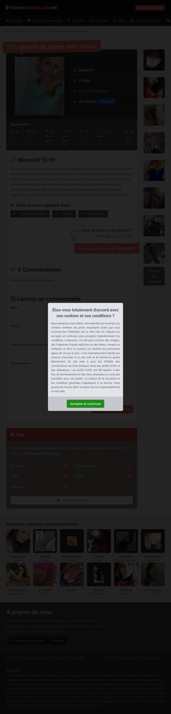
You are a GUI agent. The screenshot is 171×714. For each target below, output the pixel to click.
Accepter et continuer (85, 404)
